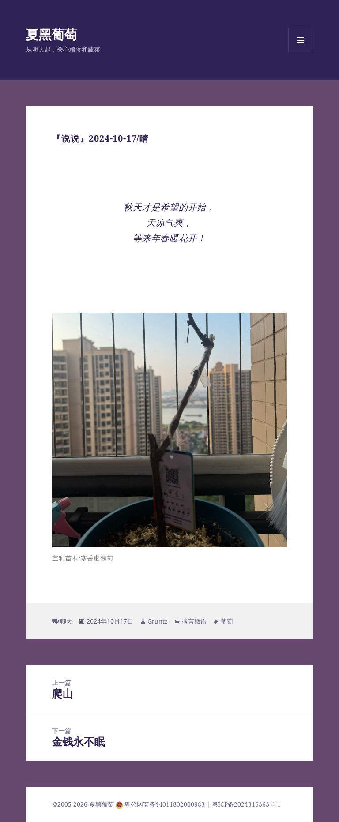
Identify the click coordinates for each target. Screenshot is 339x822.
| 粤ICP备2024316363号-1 (244, 804)
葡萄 (227, 621)
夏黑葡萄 (51, 33)
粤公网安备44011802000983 (165, 804)
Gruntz (157, 621)
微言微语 (194, 621)
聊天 (66, 621)
